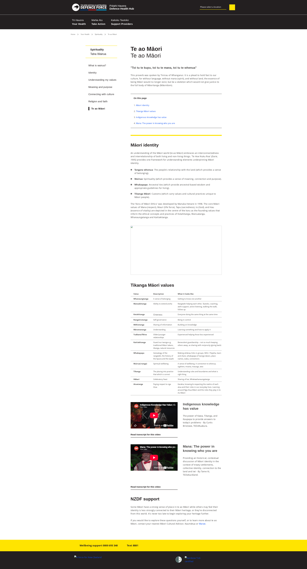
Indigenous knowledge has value (151, 117)
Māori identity (142, 105)
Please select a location (210, 7)
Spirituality (99, 34)
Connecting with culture (101, 94)
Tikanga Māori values (146, 111)
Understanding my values (102, 80)
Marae (202, 523)
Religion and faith (97, 101)
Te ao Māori (112, 34)
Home (73, 34)
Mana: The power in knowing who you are (155, 123)
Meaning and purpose (100, 87)
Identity (92, 72)
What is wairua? (97, 65)
